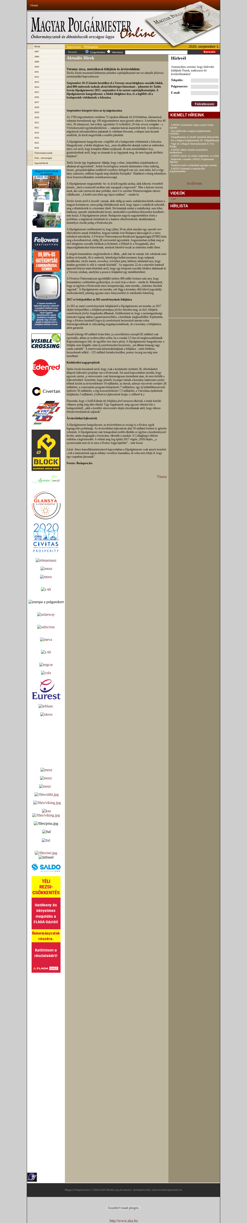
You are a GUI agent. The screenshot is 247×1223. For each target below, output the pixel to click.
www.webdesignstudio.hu (167, 1189)
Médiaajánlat (91, 47)
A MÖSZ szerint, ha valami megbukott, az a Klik (195, 155)
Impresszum (74, 47)
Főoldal (34, 5)
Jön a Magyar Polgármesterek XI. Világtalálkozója (195, 140)
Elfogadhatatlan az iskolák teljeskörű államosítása (195, 137)
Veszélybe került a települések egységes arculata (194, 165)
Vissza (162, 477)
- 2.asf (173, 198)
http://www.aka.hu (124, 1221)
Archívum (194, 183)
